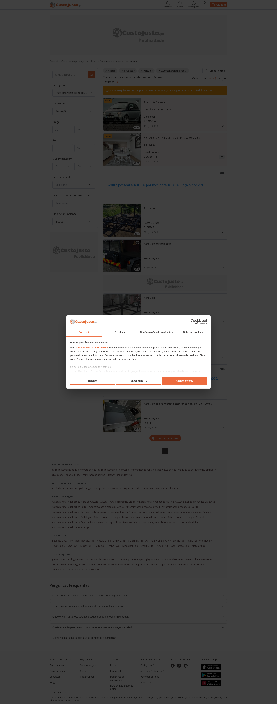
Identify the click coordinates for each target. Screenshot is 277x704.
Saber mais (136, 380)
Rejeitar (92, 380)
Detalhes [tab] (120, 332)
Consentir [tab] (84, 332)
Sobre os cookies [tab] (193, 332)
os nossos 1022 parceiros (92, 347)
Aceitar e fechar (184, 380)
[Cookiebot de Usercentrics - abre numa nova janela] (193, 321)
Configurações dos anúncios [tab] (156, 332)
